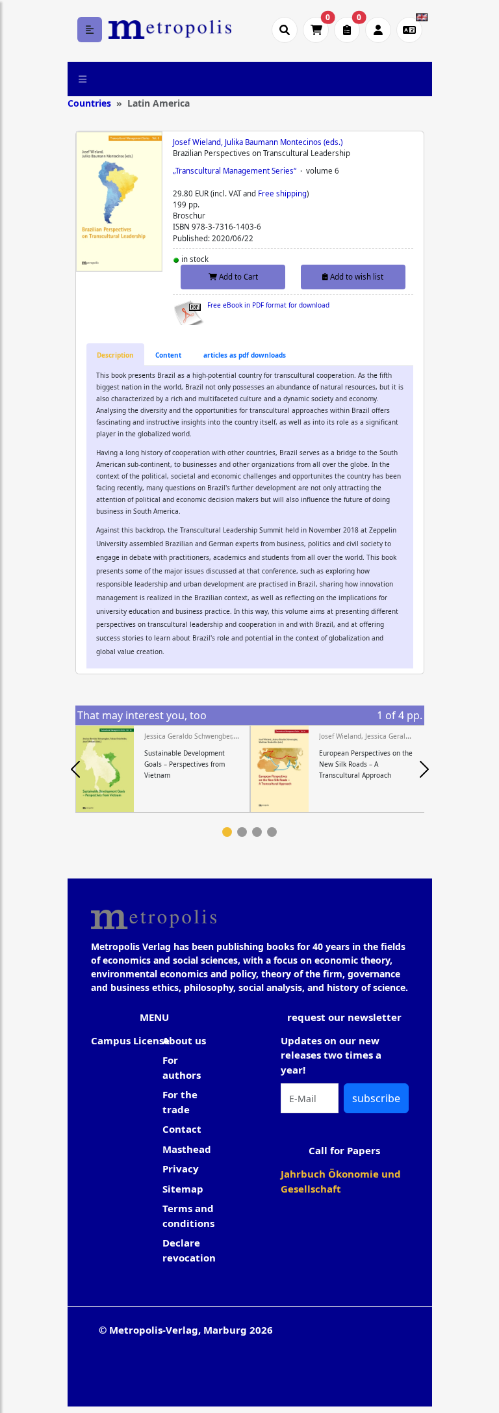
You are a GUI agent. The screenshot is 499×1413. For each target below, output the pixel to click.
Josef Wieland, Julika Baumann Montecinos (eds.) (257, 142)
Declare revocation (189, 1250)
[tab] (115, 354)
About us (184, 1040)
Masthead (186, 1148)
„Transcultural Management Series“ (234, 171)
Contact (181, 1128)
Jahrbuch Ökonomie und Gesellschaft (341, 1181)
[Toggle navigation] (83, 79)
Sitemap (182, 1188)
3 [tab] (257, 832)
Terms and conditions (188, 1216)
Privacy (180, 1168)
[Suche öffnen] (285, 30)
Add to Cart (237, 277)
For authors (181, 1067)
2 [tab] (242, 832)
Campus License (130, 1040)
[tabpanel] (162, 769)
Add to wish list (355, 277)
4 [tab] (272, 832)
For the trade (180, 1102)
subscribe (376, 1098)
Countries (89, 103)
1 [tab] (227, 832)
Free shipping (282, 193)
